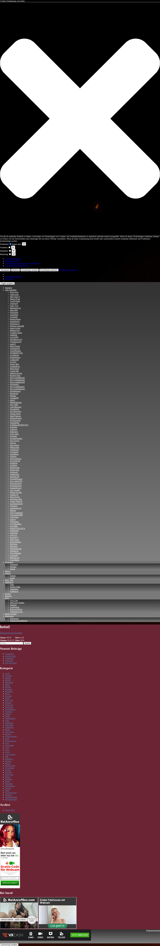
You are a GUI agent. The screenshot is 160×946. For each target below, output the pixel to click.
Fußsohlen (14, 589)
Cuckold (8, 696)
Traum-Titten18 (16, 501)
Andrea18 (14, 303)
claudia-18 (14, 495)
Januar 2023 (10, 810)
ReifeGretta (14, 470)
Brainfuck (9, 691)
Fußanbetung (10, 718)
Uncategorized (10, 793)
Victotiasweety (16, 342)
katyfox (13, 443)
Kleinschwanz (10, 741)
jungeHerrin (15, 321)
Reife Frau (9, 775)
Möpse (7, 763)
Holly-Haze (14, 540)
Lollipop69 (14, 360)
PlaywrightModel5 (17, 378)
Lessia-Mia (14, 371)
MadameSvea (15, 308)
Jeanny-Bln (14, 364)
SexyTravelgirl (11, 663)
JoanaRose (14, 454)
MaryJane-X (15, 297)
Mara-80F (14, 310)
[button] (80, 118)
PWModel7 (14, 384)
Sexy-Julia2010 (16, 481)
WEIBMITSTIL (16, 353)
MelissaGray (15, 330)
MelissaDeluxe (16, 418)
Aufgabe (8, 676)
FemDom (8, 712)
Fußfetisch (9, 582)
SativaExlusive (16, 483)
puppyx (13, 519)
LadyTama (14, 517)
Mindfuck (9, 759)
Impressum (9, 279)
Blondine (8, 689)
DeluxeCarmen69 (17, 326)
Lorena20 (14, 555)
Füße (12, 585)
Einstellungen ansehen (29, 270)
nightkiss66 (14, 474)
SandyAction (15, 328)
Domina (13, 567)
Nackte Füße (15, 587)
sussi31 (13, 344)
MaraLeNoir (15, 299)
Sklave (7, 571)
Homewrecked (11, 736)
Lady (7, 748)
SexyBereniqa (15, 411)
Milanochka (14, 447)
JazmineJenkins (16, 438)
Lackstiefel (9, 745)
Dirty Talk (9, 580)
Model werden (10, 614)
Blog (7, 598)
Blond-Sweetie (16, 492)
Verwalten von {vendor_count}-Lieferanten (22, 263)
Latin (7, 750)
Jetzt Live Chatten (17, 603)
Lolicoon (13, 429)
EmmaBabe (14, 423)
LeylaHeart (14, 355)
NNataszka (14, 522)
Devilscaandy (15, 420)
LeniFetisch (14, 607)
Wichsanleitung (11, 797)
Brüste (7, 694)
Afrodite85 (14, 398)
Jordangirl (14, 472)
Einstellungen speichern (49, 270)
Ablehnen (15, 270)
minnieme (14, 533)
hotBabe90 (14, 531)
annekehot (14, 315)
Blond (7, 685)
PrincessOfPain (16, 609)
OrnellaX (13, 506)
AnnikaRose (15, 366)
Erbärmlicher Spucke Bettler (11, 633)
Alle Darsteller (10, 290)
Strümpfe (8, 784)
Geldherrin (9, 727)
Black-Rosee (15, 346)
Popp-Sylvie (15, 497)
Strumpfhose (10, 786)
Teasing (8, 788)
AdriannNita (15, 348)
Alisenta (13, 456)
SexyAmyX (15, 441)
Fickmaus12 (15, 324)
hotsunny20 (14, 477)
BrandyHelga (15, 319)
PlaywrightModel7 (17, 387)
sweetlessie (14, 450)
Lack (7, 743)
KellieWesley (15, 357)
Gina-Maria (14, 560)
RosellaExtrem (16, 486)
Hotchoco (14, 546)
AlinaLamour (15, 414)
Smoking (8, 779)
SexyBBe (14, 526)
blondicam (14, 393)
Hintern (8, 734)
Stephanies (9, 658)
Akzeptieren (5, 270)
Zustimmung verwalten (9, 945)
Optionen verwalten (13, 259)
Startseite (8, 288)
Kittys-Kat (14, 292)
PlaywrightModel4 (17, 389)
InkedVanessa (15, 416)
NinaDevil (14, 551)
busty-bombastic (16, 513)
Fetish (12, 578)
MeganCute (14, 558)
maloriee (13, 605)
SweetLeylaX (10, 656)
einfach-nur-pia (16, 373)
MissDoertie (15, 468)
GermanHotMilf (16, 515)
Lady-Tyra (14, 306)
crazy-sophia (15, 490)
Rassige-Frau (15, 375)
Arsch (7, 673)
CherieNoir (9, 654)
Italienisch (14, 432)
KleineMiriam (15, 542)
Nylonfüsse (9, 768)
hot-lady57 (14, 537)
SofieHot (13, 427)
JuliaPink (13, 335)
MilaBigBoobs (16, 402)
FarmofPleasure (16, 479)
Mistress (8, 761)
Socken (8, 594)
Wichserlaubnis (11, 799)
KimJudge (14, 312)
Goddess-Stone (16, 333)
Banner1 (8, 596)
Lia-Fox (13, 362)
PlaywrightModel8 (17, 382)
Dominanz (9, 562)
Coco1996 (14, 337)
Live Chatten (10, 754)
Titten (7, 790)
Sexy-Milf (14, 405)
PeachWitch (14, 409)
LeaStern (13, 465)
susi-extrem (14, 445)
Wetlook (8, 795)
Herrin (12, 569)
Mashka (13, 396)
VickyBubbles (15, 524)
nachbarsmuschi (16, 504)
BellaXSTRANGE (17, 528)
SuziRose (14, 463)
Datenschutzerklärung (13, 277)
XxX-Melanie (15, 553)
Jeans (7, 739)
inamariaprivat (15, 508)
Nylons (8, 770)
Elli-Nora (13, 544)
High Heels (9, 732)
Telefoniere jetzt (16, 612)
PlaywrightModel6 (17, 380)
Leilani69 (14, 317)
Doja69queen (15, 391)
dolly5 (12, 400)
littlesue (13, 510)
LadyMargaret (15, 407)
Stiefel (7, 781)
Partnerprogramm (153, 930)
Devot (7, 698)
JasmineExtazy (16, 488)
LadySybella (15, 301)
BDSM (8, 680)
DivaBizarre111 (16, 339)
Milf (6, 757)
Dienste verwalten (12, 261)
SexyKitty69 (15, 461)
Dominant (14, 564)
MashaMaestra (16, 549)
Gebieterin (14, 452)
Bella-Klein (14, 369)
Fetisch (8, 573)
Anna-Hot (9, 661)
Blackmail (9, 682)
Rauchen (8, 772)
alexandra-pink (16, 499)
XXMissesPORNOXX (19, 425)
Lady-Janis (14, 434)
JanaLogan (14, 294)
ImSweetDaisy (16, 459)
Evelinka (13, 436)
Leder (7, 752)
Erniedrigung (10, 709)
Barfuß (7, 678)
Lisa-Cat (13, 535)
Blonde (8, 687)
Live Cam (14, 600)
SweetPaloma (15, 351)
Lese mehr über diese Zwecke (17, 265)
